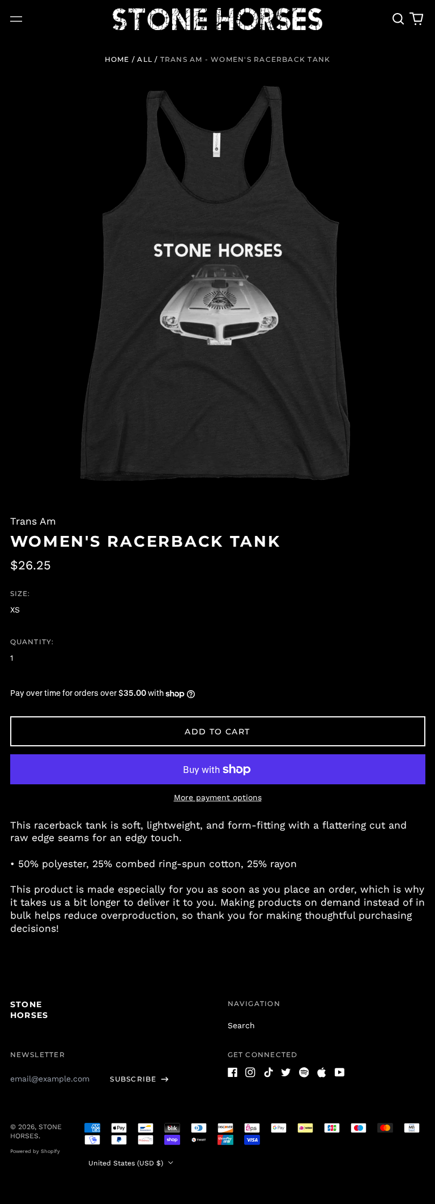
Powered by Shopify (35, 1151)
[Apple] (322, 1072)
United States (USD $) (126, 1163)
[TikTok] (268, 1072)
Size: (20, 593)
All (144, 59)
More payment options (218, 797)
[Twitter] (286, 1072)
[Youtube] (340, 1072)
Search (241, 1025)
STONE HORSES (29, 1009)
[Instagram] (250, 1072)
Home (117, 59)
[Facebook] (233, 1072)
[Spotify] (304, 1072)
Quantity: (32, 641)
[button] (399, 19)
